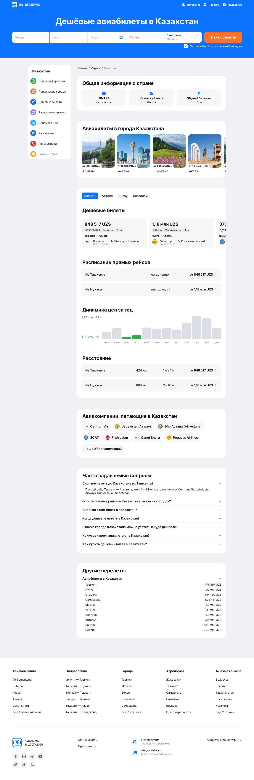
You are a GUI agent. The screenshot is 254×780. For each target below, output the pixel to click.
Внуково (172, 705)
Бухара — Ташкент (78, 699)
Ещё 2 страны (225, 712)
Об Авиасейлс (87, 739)
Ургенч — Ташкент (78, 679)
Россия (17, 692)
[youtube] (40, 756)
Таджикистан (225, 692)
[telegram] (32, 756)
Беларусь (222, 679)
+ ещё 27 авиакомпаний (103, 449)
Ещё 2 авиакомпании (26, 712)
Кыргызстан (224, 699)
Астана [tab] (107, 196)
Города (127, 671)
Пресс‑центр (87, 746)
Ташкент (127, 679)
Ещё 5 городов (131, 712)
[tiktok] (24, 764)
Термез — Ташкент (78, 692)
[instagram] (24, 756)
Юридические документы (224, 739)
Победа (17, 686)
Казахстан (222, 705)
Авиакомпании (24, 671)
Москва (126, 686)
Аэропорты (175, 671)
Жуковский (173, 679)
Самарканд (128, 705)
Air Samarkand (22, 679)
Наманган (128, 699)
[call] (32, 764)
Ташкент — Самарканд (81, 712)
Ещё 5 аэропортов (178, 712)
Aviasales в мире (229, 671)
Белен (125, 692)
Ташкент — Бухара (78, 686)
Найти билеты (223, 37)
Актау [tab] (123, 196)
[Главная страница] (26, 5)
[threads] (16, 764)
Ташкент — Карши (78, 705)
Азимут (17, 699)
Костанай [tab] (140, 196)
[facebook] (16, 756)
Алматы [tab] (90, 196)
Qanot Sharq (20, 705)
